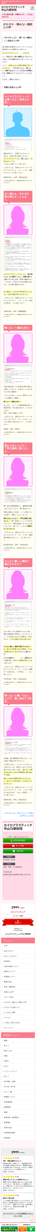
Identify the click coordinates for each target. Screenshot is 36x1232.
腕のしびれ (8, 1051)
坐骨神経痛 (8, 1102)
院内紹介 (7, 961)
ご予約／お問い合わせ (12, 1023)
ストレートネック (10, 1071)
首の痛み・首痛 (9, 1081)
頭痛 (5, 1056)
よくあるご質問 (9, 1012)
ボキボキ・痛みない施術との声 (15, 1002)
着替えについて (9, 971)
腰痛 (5, 1040)
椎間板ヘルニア (9, 1097)
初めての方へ (9, 951)
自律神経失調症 (9, 1133)
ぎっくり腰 (8, 1092)
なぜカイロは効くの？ (12, 1007)
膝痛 (5, 1112)
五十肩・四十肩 (9, 1086)
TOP (5, 946)
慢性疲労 (7, 1138)
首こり (6, 1076)
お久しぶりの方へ (10, 956)
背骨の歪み (8, 1127)
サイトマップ (9, 1028)
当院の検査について (11, 966)
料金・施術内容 (9, 987)
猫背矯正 (7, 1122)
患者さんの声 (9, 992)
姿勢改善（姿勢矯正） (12, 1117)
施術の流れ (8, 982)
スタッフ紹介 (9, 997)
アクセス (7, 1017)
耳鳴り (6, 1061)
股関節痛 (7, 1107)
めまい (6, 1066)
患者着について (9, 976)
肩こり (6, 1045)
